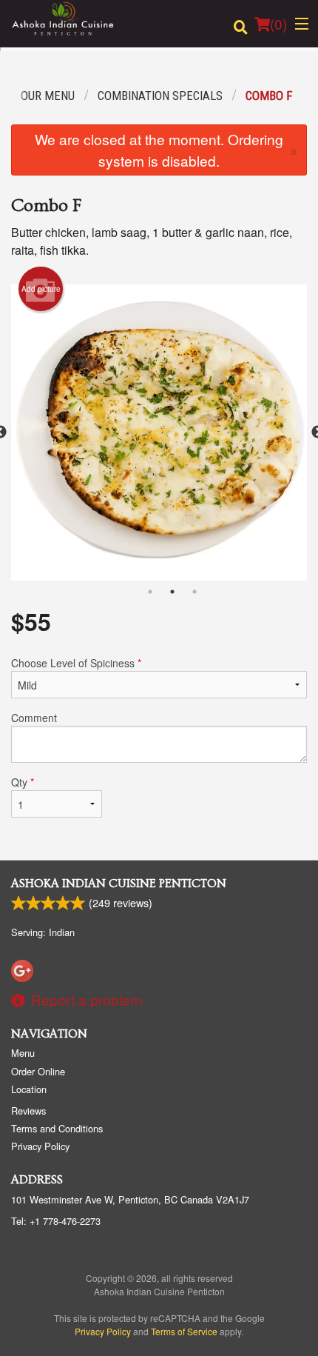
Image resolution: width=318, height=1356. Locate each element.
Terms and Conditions (57, 1128)
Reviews (28, 1110)
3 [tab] (194, 591)
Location (29, 1089)
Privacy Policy (40, 1146)
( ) (278, 23)
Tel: (56, 1221)
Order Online (38, 1071)
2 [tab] (172, 591)
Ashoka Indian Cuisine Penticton (118, 883)
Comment (34, 717)
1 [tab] (150, 591)
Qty (22, 782)
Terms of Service (184, 1331)
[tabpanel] (159, 432)
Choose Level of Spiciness (76, 662)
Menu (23, 1053)
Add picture (41, 289)
